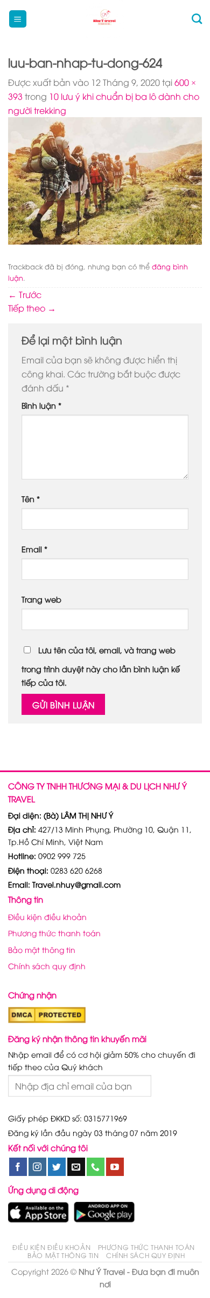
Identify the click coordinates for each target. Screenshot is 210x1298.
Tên (31, 498)
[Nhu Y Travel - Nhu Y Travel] (105, 19)
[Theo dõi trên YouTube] (115, 1167)
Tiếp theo (32, 308)
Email (34, 549)
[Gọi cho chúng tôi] (95, 1167)
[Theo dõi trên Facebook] (18, 1167)
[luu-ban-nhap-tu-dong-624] (105, 179)
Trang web (41, 599)
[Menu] (17, 19)
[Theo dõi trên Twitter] (57, 1167)
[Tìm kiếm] (197, 18)
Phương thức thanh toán (54, 933)
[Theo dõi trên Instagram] (37, 1167)
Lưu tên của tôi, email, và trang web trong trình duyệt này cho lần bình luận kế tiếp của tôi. (101, 666)
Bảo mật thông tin (41, 949)
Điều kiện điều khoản (47, 916)
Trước (24, 294)
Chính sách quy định (47, 966)
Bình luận (41, 405)
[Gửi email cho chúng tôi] (76, 1167)
